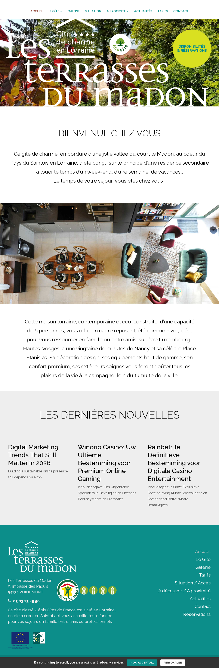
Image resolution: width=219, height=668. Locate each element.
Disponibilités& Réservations (192, 48)
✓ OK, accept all (142, 662)
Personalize (173, 662)
